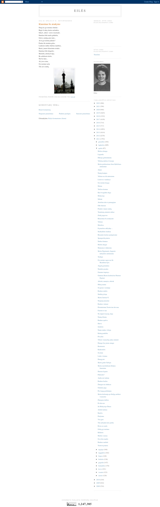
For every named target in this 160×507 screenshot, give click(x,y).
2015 (98, 126)
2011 (98, 139)
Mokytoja (101, 196)
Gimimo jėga (102, 388)
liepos (100, 456)
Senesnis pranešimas (83, 113)
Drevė (100, 323)
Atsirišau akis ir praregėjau (107, 202)
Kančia (100, 413)
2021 (98, 106)
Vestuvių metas (103, 445)
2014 (98, 129)
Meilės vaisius (103, 436)
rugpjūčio (101, 453)
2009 (98, 483)
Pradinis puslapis (64, 113)
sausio (100, 475)
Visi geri (101, 419)
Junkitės (100, 327)
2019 (98, 113)
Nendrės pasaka (103, 269)
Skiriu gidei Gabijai (104, 362)
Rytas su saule (102, 426)
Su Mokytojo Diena (104, 406)
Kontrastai (101, 346)
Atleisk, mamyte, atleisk (106, 281)
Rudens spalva (103, 320)
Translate (97, 54)
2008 (98, 486)
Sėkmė (100, 199)
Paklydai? (101, 375)
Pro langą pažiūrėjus (105, 391)
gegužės (101, 462)
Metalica (101, 225)
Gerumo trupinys (103, 272)
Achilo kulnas (102, 410)
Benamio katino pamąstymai (107, 235)
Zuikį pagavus (103, 215)
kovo (100, 469)
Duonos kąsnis (103, 371)
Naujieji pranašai (103, 301)
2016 (98, 122)
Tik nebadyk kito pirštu (106, 423)
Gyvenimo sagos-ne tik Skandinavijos (105, 261)
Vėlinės (100, 222)
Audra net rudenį (103, 378)
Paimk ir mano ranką (105, 209)
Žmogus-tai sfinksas (104, 384)
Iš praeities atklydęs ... (105, 228)
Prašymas (101, 416)
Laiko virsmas (102, 356)
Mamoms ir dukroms (105, 248)
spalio (100, 148)
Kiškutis (100, 432)
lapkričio (101, 145)
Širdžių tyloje (102, 294)
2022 (98, 103)
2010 (98, 479)
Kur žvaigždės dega (104, 192)
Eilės (80, 10)
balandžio (102, 466)
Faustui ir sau (102, 310)
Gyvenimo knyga (103, 183)
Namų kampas (102, 173)
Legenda (101, 154)
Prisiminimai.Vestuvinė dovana (108, 307)
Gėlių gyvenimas (103, 429)
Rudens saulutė (103, 442)
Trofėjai (100, 257)
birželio (101, 459)
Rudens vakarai (103, 304)
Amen (100, 170)
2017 (98, 119)
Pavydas (100, 336)
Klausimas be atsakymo (106, 218)
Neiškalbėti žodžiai (104, 231)
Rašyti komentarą (45, 110)
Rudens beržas (103, 381)
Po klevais (101, 403)
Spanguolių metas (104, 238)
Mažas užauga (102, 151)
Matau (100, 186)
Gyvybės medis (103, 439)
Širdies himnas (103, 241)
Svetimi (100, 353)
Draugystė (101, 359)
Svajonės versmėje (104, 288)
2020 (98, 109)
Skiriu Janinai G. (103, 297)
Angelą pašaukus (103, 266)
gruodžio (101, 142)
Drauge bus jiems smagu (106, 343)
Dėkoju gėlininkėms (105, 157)
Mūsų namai (102, 284)
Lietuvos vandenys (104, 179)
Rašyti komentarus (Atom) (57, 118)
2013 (98, 132)
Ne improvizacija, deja (105, 314)
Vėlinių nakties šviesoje (106, 161)
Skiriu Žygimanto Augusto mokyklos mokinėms (107, 252)
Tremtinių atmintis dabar (106, 212)
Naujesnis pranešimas (46, 113)
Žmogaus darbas (103, 400)
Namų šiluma (102, 317)
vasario (101, 472)
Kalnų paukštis (103, 333)
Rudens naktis (102, 291)
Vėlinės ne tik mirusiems (106, 176)
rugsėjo (101, 449)
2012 (98, 135)
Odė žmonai (102, 205)
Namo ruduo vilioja (104, 330)
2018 (98, 116)
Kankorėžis (101, 349)
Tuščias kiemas (103, 189)
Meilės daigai (102, 244)
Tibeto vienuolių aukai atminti (108, 340)
